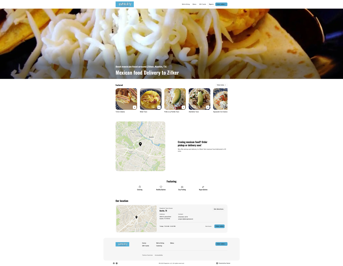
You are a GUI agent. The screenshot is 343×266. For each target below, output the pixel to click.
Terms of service (147, 255)
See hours (208, 226)
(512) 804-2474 (183, 217)
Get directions (218, 209)
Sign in (211, 4)
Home (144, 243)
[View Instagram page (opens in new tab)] (117, 263)
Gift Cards (202, 4)
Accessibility (159, 255)
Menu (194, 4)
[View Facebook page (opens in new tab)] (114, 263)
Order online (219, 226)
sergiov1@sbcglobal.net (185, 219)
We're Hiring (186, 4)
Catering (159, 246)
